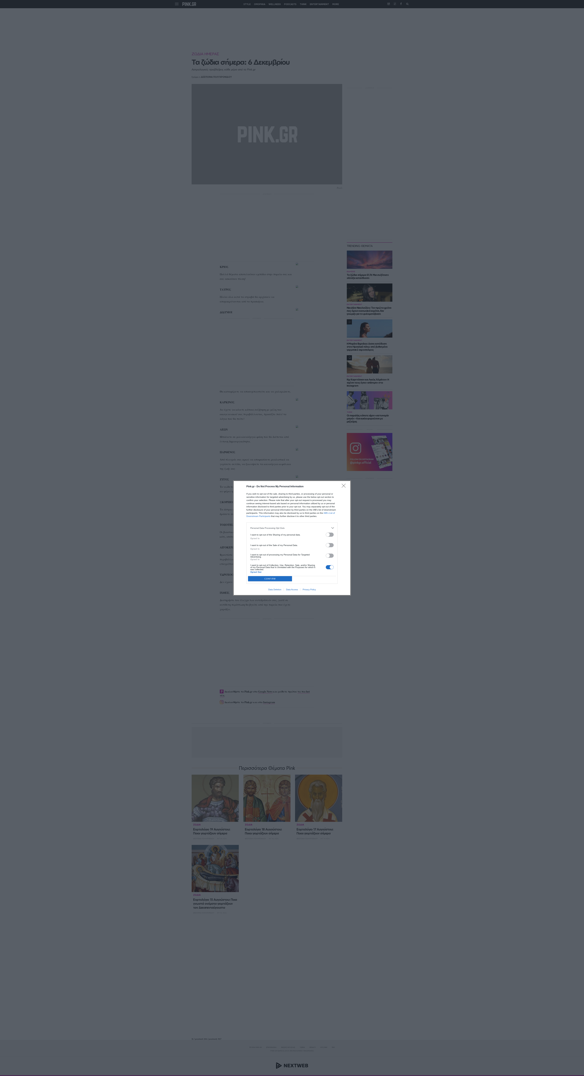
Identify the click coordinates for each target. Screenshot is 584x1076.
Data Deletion (274, 589)
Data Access (292, 589)
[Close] (345, 487)
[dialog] (292, 538)
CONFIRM (270, 579)
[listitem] (292, 528)
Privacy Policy (309, 589)
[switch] (330, 535)
